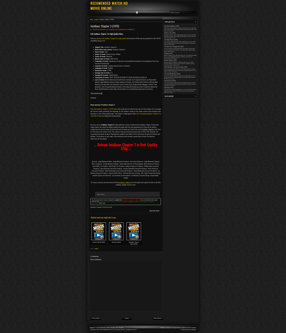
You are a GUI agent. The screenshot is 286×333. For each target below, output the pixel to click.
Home (91, 19)
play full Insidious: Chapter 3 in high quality (112, 38)
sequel (96, 19)
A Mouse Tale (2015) (170, 33)
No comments (129, 29)
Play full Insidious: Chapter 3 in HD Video (103, 109)
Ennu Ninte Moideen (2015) (171, 26)
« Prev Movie (95, 318)
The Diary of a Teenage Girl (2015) (174, 46)
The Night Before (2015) (171, 40)
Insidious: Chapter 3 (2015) (104, 26)
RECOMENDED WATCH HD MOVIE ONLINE (109, 6)
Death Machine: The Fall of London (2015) (175, 67)
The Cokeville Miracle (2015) (172, 74)
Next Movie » (158, 318)
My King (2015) (168, 53)
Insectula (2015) (168, 87)
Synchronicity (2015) (170, 80)
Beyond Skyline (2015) (170, 60)
